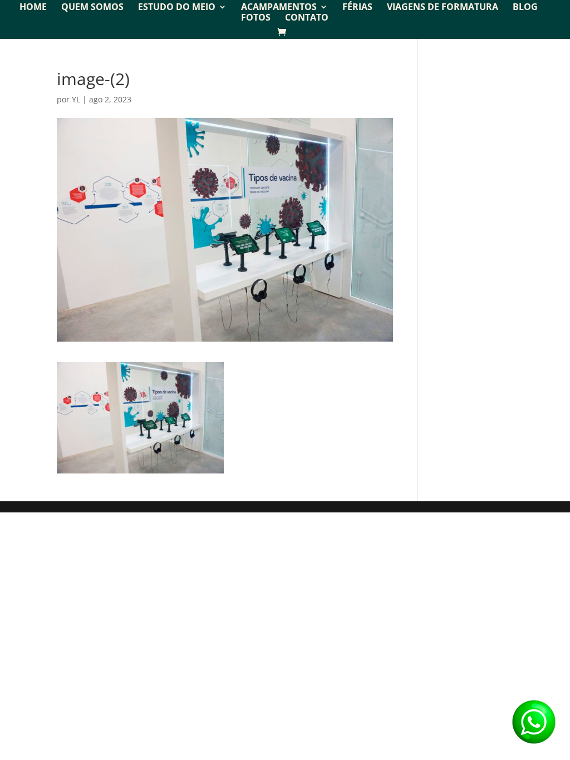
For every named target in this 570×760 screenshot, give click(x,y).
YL (76, 99)
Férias (357, 8)
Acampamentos (279, 8)
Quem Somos (92, 8)
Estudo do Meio (176, 8)
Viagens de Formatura (442, 8)
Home (33, 8)
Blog (525, 8)
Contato (306, 18)
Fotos (256, 18)
